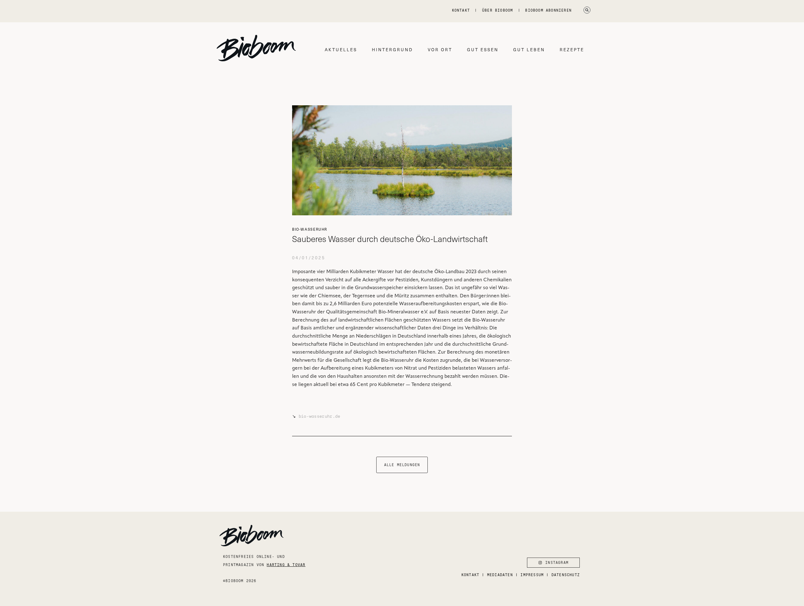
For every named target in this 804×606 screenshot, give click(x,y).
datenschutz (565, 574)
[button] (587, 10)
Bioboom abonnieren (548, 10)
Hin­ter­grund (392, 49)
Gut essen (482, 49)
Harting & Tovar (286, 564)
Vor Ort (440, 49)
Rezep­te (572, 49)
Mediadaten (500, 574)
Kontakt (461, 10)
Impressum (532, 574)
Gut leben (529, 49)
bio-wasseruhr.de (319, 416)
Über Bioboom (497, 10)
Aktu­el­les (341, 49)
